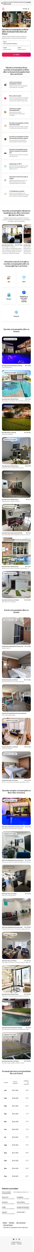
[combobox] (16, 44)
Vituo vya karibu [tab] (6, 1192)
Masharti (19, 1244)
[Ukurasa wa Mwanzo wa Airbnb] (3, 8)
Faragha (13, 1244)
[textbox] (9, 49)
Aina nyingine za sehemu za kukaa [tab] (22, 1192)
